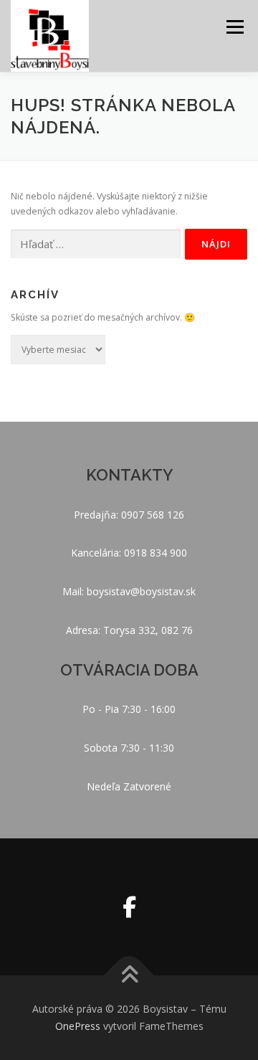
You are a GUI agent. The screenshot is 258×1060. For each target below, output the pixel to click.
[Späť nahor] (129, 975)
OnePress (77, 1026)
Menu (234, 27)
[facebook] (129, 907)
